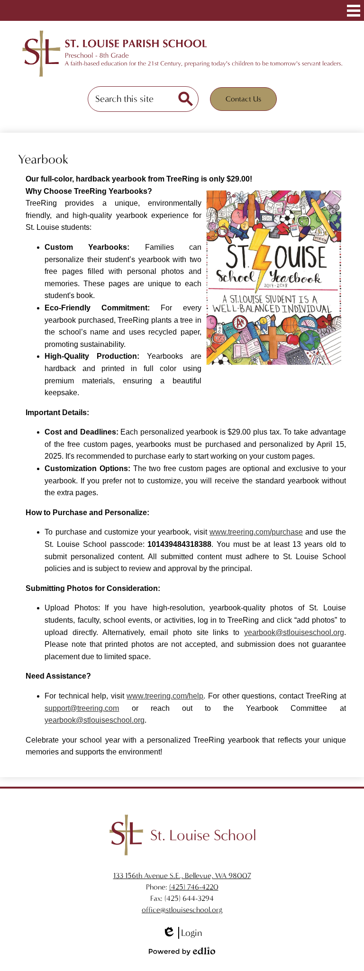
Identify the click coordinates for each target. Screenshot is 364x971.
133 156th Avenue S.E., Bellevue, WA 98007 (182, 875)
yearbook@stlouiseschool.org (294, 632)
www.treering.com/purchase (256, 532)
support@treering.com (82, 708)
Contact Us (243, 98)
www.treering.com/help (165, 696)
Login (182, 933)
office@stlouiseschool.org (182, 909)
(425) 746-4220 (193, 886)
